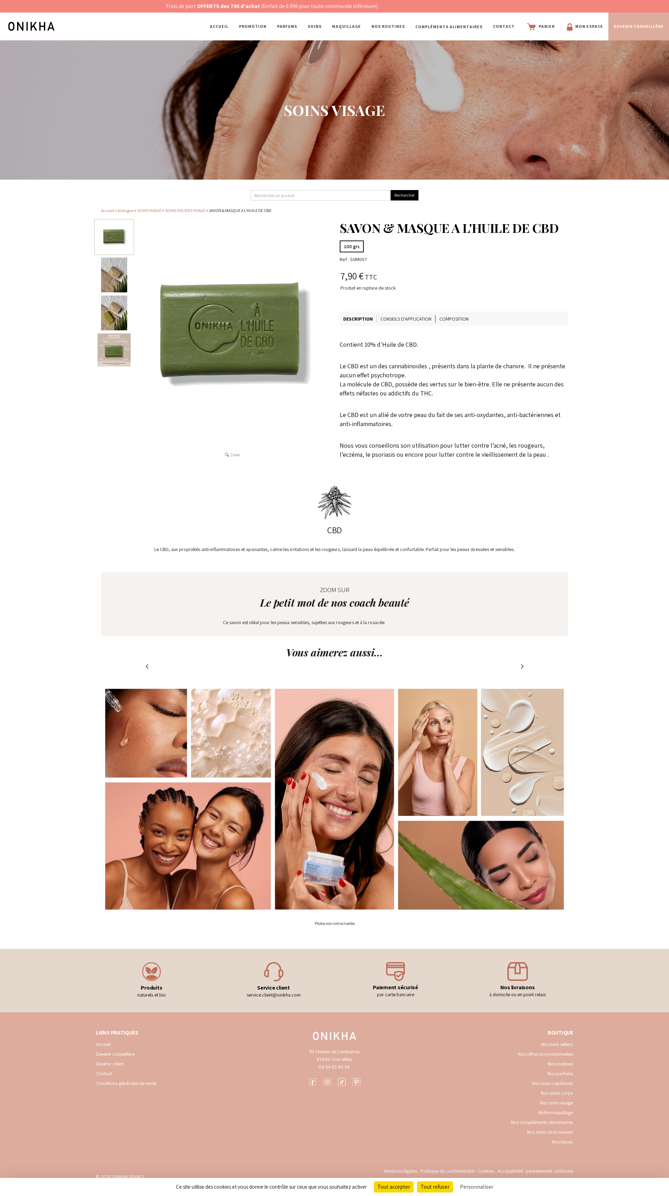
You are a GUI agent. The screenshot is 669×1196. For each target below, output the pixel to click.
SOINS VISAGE (149, 210)
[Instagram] (327, 1081)
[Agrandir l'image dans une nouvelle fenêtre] (232, 335)
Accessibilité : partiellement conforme (535, 1171)
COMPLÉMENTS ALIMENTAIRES (449, 26)
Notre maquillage (556, 1112)
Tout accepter (393, 1186)
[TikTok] (342, 1081)
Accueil (219, 26)
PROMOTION (253, 26)
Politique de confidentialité (448, 1171)
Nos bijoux (562, 1142)
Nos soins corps (557, 1093)
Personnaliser (476, 1186)
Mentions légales (400, 1171)
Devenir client (109, 1064)
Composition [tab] (454, 319)
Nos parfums (560, 1073)
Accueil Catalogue (117, 210)
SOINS (315, 26)
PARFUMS (287, 26)
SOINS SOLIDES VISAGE (185, 210)
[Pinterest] (356, 1081)
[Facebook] (312, 1081)
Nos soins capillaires (552, 1083)
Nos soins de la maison (550, 1132)
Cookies (486, 1171)
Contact (504, 26)
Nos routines (560, 1064)
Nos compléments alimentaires (542, 1122)
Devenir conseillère (115, 1054)
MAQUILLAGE (346, 26)
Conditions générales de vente (126, 1083)
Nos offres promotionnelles (545, 1054)
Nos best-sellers (557, 1044)
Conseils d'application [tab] (405, 319)
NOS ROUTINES (388, 26)
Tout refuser (435, 1186)
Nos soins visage (556, 1103)
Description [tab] (358, 319)
